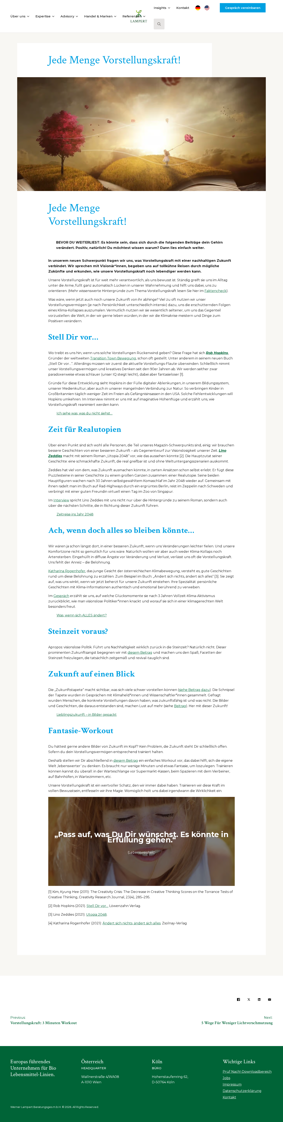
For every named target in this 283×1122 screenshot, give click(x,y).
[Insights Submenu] (168, 7)
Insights (160, 8)
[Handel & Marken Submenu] (114, 16)
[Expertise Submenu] (52, 16)
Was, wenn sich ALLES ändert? (82, 615)
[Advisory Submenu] (76, 16)
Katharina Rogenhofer (66, 571)
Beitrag (180, 706)
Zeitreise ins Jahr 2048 (75, 514)
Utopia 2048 (96, 915)
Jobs (226, 1078)
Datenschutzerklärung (242, 1091)
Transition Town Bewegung (113, 358)
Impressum (232, 1084)
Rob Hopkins (217, 353)
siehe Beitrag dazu (194, 690)
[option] (208, 7)
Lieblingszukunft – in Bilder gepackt (87, 715)
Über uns (17, 16)
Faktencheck (215, 291)
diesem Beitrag (140, 653)
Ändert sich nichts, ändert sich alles (132, 923)
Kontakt (182, 8)
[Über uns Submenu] (27, 16)
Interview (61, 500)
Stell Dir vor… (97, 906)
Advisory (67, 16)
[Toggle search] (159, 24)
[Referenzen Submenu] (143, 16)
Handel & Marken (98, 16)
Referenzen (132, 16)
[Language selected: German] (204, 8)
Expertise (43, 16)
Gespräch (61, 596)
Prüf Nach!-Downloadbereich (247, 1072)
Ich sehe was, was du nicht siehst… (84, 413)
